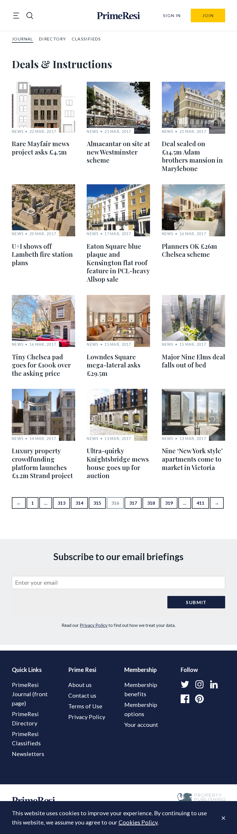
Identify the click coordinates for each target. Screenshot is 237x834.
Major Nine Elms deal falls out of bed (193, 360)
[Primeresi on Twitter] (185, 684)
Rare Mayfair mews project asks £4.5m (40, 147)
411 (200, 503)
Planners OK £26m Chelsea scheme (189, 250)
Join (208, 15)
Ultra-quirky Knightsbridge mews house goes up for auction (118, 463)
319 (169, 503)
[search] (29, 15)
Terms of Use (85, 706)
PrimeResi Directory (25, 718)
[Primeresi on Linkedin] (214, 684)
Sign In (172, 15)
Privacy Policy (94, 625)
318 (151, 503)
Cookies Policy (138, 822)
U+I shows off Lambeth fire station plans (42, 254)
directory (52, 38)
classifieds (86, 38)
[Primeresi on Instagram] (199, 684)
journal (22, 38)
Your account (141, 724)
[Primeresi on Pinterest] (199, 698)
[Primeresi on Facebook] (185, 698)
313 (61, 503)
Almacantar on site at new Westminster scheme (118, 151)
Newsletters (28, 753)
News (17, 131)
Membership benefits (140, 689)
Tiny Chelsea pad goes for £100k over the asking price (41, 365)
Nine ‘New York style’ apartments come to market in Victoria (192, 458)
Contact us (82, 695)
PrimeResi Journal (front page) (30, 694)
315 (97, 503)
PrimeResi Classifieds (26, 738)
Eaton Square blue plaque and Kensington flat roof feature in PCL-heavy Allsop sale (118, 262)
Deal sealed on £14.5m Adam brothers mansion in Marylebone (192, 156)
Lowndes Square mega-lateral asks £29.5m (113, 365)
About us (80, 684)
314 (79, 503)
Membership (140, 669)
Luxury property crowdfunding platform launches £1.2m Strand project (42, 463)
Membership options (140, 709)
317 (133, 503)
